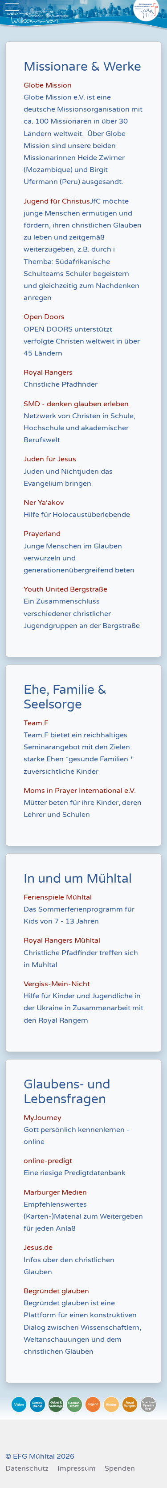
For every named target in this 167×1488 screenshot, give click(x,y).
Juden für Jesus (50, 459)
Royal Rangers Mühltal (62, 940)
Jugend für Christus (57, 201)
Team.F (37, 723)
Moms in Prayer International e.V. (80, 790)
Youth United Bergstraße (65, 589)
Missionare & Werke (82, 67)
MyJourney (42, 1117)
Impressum (76, 1468)
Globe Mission (48, 85)
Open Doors (44, 316)
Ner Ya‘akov (44, 502)
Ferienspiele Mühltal (59, 897)
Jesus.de (39, 1247)
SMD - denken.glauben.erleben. (77, 404)
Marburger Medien (55, 1192)
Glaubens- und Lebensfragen (67, 1092)
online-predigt (48, 1160)
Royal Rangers (48, 372)
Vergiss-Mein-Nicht (57, 984)
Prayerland (42, 533)
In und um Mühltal (78, 879)
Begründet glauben (56, 1291)
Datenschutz (27, 1468)
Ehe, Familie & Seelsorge (65, 697)
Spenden (120, 1468)
